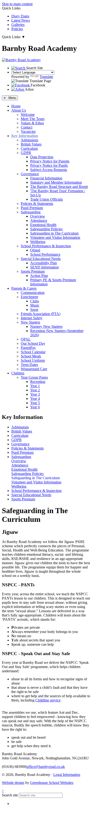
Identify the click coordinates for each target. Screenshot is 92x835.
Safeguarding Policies (46, 229)
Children (17, 373)
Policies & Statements (37, 204)
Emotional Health (43, 225)
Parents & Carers (24, 288)
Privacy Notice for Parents (49, 161)
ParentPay (28, 348)
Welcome (28, 115)
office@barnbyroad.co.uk (46, 767)
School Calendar (33, 352)
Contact (26, 127)
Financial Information (46, 178)
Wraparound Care (34, 369)
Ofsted (35, 250)
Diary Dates (20, 16)
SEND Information (44, 267)
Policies (17, 29)
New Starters (30, 322)
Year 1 (35, 386)
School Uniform (33, 360)
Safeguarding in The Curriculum (54, 233)
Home (16, 106)
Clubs (34, 301)
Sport (34, 310)
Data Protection (41, 157)
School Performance (45, 254)
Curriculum (29, 148)
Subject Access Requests (48, 170)
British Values (31, 144)
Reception (37, 382)
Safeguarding (31, 212)
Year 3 (35, 394)
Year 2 (35, 390)
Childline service (47, 700)
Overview (37, 216)
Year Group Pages (34, 377)
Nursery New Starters (46, 326)
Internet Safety (31, 318)
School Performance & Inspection (46, 246)
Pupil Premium (32, 208)
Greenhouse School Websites (51, 783)
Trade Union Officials (46, 199)
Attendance (38, 221)
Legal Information (66, 775)
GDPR (26, 153)
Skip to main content (17, 4)
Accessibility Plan (43, 263)
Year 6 (35, 407)
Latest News (20, 20)
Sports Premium (33, 271)
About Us (18, 110)
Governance (30, 174)
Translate (46, 77)
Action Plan (39, 276)
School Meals (31, 356)
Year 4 (35, 399)
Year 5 (35, 403)
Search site (10, 795)
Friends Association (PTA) (40, 314)
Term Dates (29, 365)
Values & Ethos (32, 123)
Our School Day (33, 343)
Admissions (29, 140)
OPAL (26, 339)
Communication (33, 293)
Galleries (18, 25)
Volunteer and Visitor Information (55, 237)
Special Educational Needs (41, 259)
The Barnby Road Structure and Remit (59, 187)
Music (34, 305)
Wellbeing (37, 242)
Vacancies (28, 132)
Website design (13, 783)
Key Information (24, 136)
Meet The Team (32, 119)
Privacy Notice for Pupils (49, 165)
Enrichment (29, 297)
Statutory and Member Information (56, 182)
